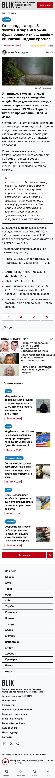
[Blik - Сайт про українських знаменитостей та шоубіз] (8, 684)
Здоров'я (10, 653)
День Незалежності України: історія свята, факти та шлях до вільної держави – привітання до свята (19, 501)
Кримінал (11, 612)
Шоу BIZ (10, 635)
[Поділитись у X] (21, 317)
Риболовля (10, 521)
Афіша (9, 630)
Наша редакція (10, 732)
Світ (7, 600)
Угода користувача (12, 718)
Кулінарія (11, 659)
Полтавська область (14, 458)
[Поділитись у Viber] (47, 317)
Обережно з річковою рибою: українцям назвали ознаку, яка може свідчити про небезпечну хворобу (18, 533)
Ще (48, 775)
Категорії (21, 775)
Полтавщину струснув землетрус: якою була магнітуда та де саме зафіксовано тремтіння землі (18, 470)
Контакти (7, 736)
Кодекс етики (9, 727)
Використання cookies (14, 714)
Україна (6, 19)
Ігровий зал (8, 704)
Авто (8, 582)
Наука (8, 665)
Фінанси (10, 576)
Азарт (8, 671)
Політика (10, 571)
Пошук (34, 775)
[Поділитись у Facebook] (8, 317)
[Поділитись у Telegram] (34, 317)
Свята (8, 391)
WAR (8, 594)
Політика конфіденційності (17, 709)
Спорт (9, 647)
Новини (9, 618)
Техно (8, 588)
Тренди (9, 624)
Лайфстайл (12, 641)
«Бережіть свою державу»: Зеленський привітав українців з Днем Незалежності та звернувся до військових (19, 405)
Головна (6, 775)
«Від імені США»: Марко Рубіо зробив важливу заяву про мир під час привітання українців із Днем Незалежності (19, 438)
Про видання (9, 700)
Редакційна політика (13, 723)
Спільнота (45, 5)
